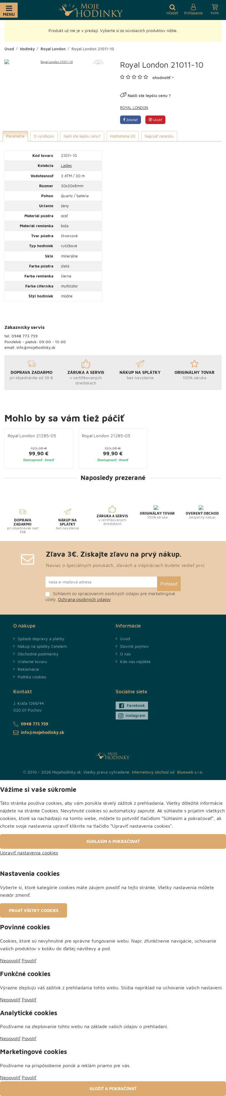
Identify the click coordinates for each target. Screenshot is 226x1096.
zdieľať (131, 120)
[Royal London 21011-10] (54, 61)
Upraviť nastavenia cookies (29, 852)
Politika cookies (32, 676)
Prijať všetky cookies (33, 910)
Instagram (135, 715)
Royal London (134, 107)
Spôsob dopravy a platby (41, 638)
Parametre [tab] (15, 136)
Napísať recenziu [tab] (159, 136)
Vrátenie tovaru (32, 661)
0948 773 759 (24, 336)
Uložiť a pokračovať (113, 1088)
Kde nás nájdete (135, 661)
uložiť (157, 120)
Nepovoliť (10, 960)
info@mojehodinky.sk (35, 347)
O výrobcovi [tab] (44, 136)
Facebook (136, 705)
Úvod (125, 638)
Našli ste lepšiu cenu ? (149, 95)
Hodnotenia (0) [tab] (122, 136)
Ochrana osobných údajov (84, 599)
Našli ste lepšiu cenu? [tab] (82, 136)
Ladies (66, 165)
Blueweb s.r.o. (190, 771)
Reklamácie (28, 669)
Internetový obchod (150, 771)
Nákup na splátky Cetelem (42, 646)
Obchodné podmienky (38, 653)
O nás (125, 653)
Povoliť (29, 960)
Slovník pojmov (134, 646)
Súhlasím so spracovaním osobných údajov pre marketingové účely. (110, 596)
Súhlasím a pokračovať (113, 841)
